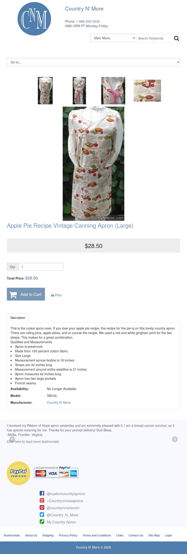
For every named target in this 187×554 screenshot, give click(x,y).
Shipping (48, 535)
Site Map (154, 535)
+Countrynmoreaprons (65, 500)
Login (168, 535)
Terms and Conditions (97, 535)
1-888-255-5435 (88, 21)
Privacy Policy (68, 535)
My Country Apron (61, 522)
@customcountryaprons (66, 493)
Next (174, 439)
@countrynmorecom (63, 507)
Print (58, 295)
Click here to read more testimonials (33, 441)
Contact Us (136, 535)
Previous (12, 439)
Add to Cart (31, 294)
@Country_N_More (62, 514)
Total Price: (22, 278)
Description (17, 317)
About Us (31, 535)
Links (119, 535)
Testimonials (11, 535)
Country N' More (59, 402)
